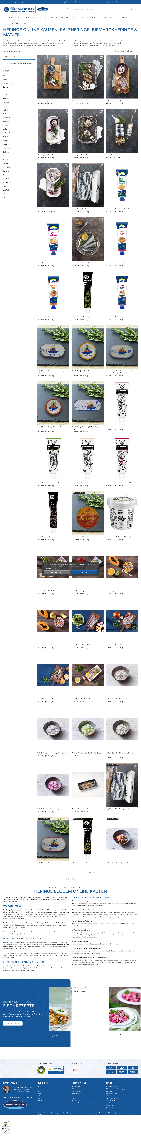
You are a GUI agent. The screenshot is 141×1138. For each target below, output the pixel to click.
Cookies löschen (111, 1101)
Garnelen (6, 102)
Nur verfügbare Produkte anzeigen (19, 63)
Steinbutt (6, 179)
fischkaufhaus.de (102, 1113)
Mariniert (74, 1098)
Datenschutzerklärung (112, 1098)
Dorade (5, 87)
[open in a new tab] (68, 9)
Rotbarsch (6, 148)
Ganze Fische (76, 1086)
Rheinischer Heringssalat (125, 1034)
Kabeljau (6, 121)
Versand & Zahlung (111, 1086)
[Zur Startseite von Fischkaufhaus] (25, 9)
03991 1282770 (26, 1089)
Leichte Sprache (110, 1105)
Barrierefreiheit (110, 1108)
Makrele (5, 137)
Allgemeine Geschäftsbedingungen (116, 1089)
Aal (4, 76)
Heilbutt (5, 110)
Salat (4, 156)
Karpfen (5, 125)
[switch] (5, 1132)
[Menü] (8, 1122)
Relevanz (129, 51)
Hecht (5, 106)
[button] (4, 59)
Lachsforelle (7, 133)
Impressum (109, 1091)
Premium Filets (76, 1101)
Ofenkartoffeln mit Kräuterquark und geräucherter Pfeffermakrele (59, 1036)
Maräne (5, 140)
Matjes (5, 144)
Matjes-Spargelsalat (89, 991)
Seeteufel (6, 175)
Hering (7, 114)
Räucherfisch (75, 1103)
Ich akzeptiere (84, 572)
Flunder (5, 95)
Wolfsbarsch (7, 198)
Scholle (5, 163)
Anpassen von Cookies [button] (50, 568)
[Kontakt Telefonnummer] (64, 9)
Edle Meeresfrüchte (77, 1091)
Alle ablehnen (56, 572)
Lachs (5, 129)
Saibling (6, 152)
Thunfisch (6, 190)
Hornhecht (6, 118)
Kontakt (108, 1103)
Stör (4, 186)
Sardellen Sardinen (9, 160)
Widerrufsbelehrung (111, 1093)
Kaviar (73, 1096)
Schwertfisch (7, 167)
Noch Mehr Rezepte (13, 1023)
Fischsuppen (75, 1093)
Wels (4, 194)
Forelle (5, 98)
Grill (73, 1089)
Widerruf (108, 1096)
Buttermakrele (7, 83)
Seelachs (6, 171)
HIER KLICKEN (119, 1134)
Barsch (5, 79)
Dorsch (5, 91)
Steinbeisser (7, 183)
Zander (5, 202)
